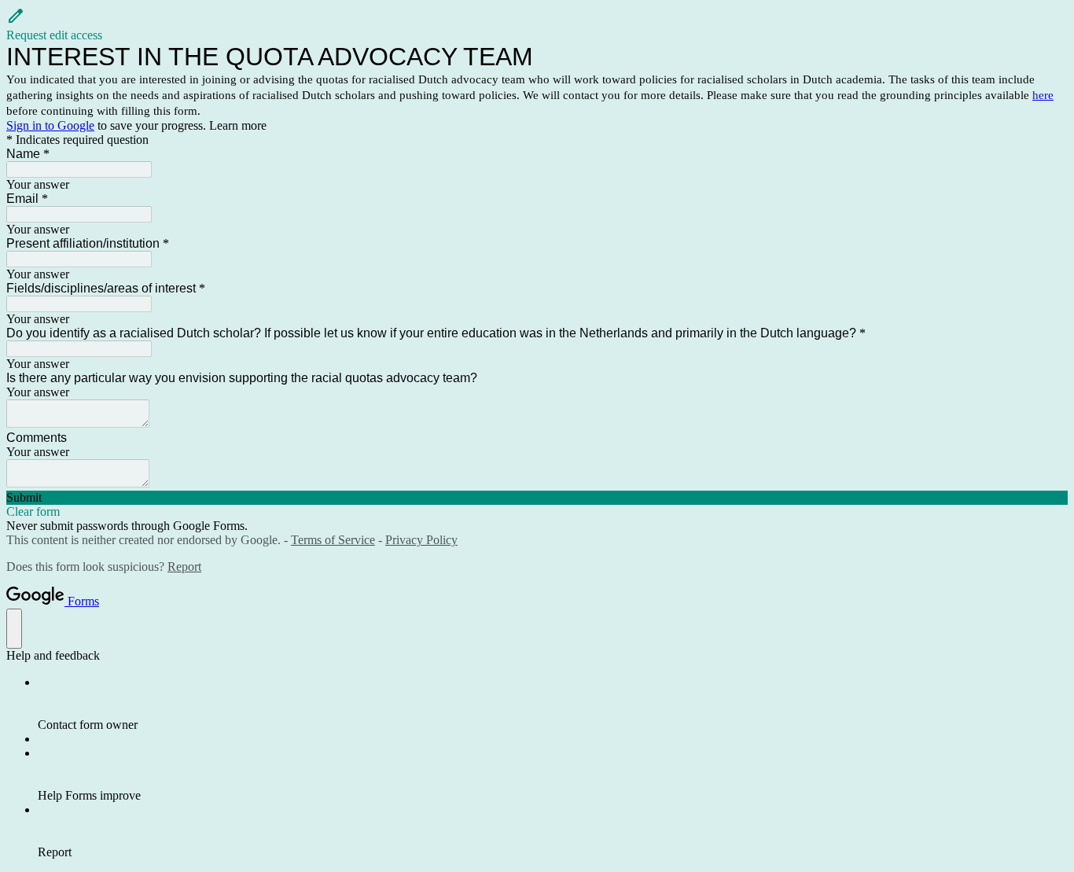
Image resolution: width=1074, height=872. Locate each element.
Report (184, 566)
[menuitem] (553, 703)
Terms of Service (333, 539)
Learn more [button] (238, 125)
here (1043, 95)
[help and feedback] (14, 629)
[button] (537, 24)
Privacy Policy (421, 539)
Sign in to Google (50, 125)
